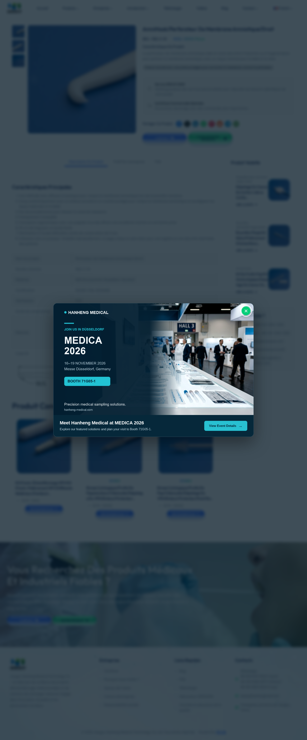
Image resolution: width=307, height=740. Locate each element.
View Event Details (222, 426)
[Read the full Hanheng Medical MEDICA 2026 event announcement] (153, 359)
